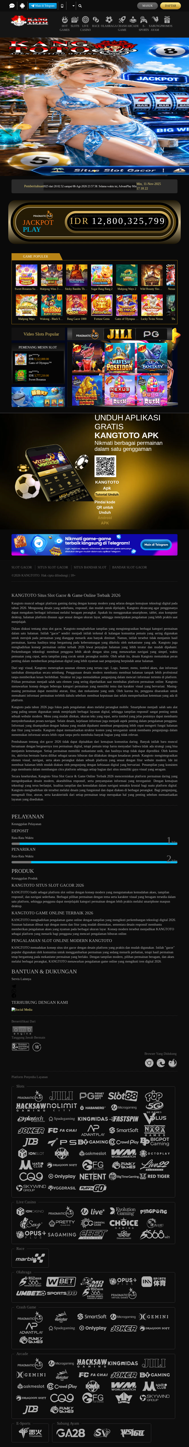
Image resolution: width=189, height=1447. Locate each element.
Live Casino (85, 28)
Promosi (167, 26)
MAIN (29, 275)
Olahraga (109, 26)
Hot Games (65, 28)
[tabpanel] (94, 107)
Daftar (170, 5)
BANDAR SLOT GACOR (129, 567)
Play (32, 229)
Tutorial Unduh (107, 494)
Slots (75, 26)
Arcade (133, 26)
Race (96, 26)
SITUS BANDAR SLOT (90, 567)
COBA (90, 353)
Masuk (147, 5)
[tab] (87, 334)
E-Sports (144, 28)
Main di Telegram (44, 5)
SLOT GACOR (22, 567)
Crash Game (122, 28)
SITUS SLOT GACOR (53, 567)
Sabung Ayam (155, 28)
